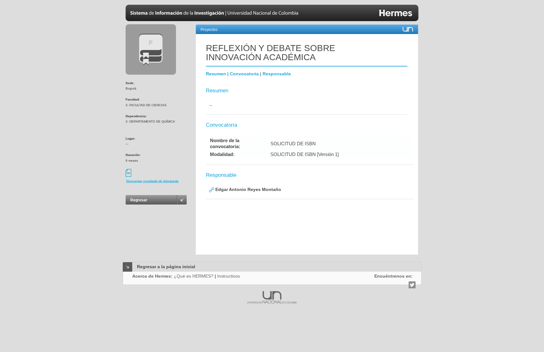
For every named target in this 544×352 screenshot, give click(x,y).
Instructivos (228, 276)
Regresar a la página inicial (166, 266)
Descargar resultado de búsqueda (152, 181)
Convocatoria (244, 73)
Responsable (277, 73)
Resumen (216, 73)
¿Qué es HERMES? (193, 276)
